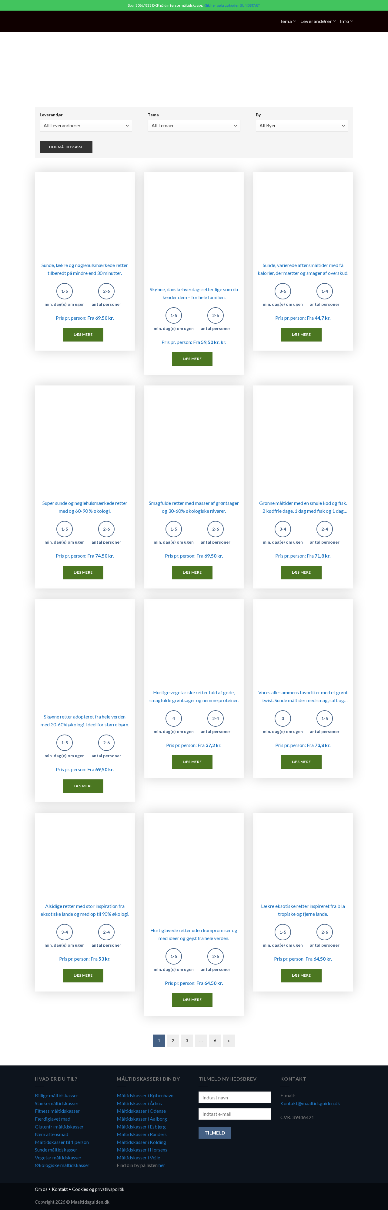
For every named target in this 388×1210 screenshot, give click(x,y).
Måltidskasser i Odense (141, 1111)
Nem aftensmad (51, 1134)
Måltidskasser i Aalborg (142, 1119)
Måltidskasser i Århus (139, 1103)
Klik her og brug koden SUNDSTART (232, 5)
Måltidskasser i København (145, 1095)
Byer (302, 115)
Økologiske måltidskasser (62, 1165)
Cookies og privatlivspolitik (98, 1189)
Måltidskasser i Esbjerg (141, 1126)
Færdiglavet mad (52, 1119)
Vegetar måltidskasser (58, 1157)
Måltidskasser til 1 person (62, 1142)
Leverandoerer (86, 115)
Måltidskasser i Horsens (142, 1149)
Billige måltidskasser (56, 1095)
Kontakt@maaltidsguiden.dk (310, 1103)
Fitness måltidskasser (57, 1111)
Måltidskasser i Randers (142, 1134)
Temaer (194, 115)
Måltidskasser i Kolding (141, 1142)
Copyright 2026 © (72, 1202)
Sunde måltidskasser (56, 1149)
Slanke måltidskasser (57, 1103)
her (162, 1165)
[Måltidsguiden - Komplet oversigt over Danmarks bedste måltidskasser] (72, 21)
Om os (41, 1189)
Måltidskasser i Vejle (138, 1157)
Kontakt (60, 1189)
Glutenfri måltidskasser (59, 1126)
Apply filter (66, 147)
